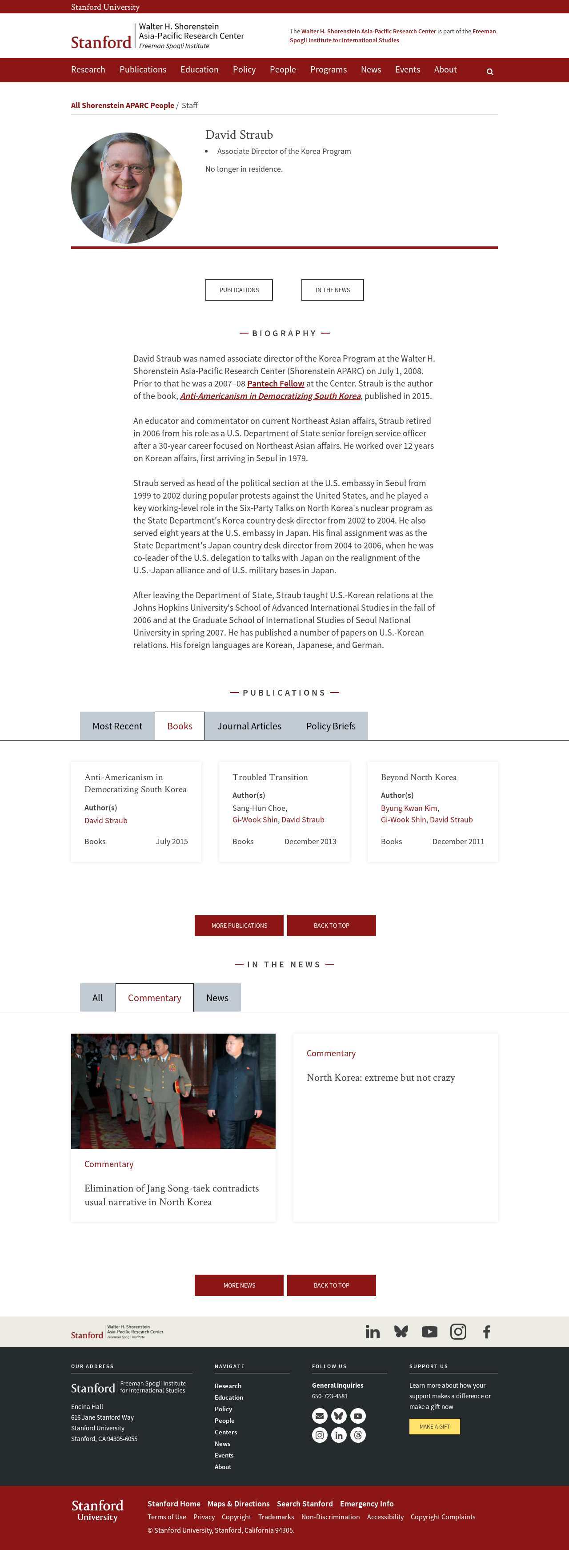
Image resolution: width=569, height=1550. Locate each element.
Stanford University (105, 6)
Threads (358, 1435)
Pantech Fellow (276, 383)
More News (239, 1285)
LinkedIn (339, 1435)
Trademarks (276, 1516)
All (97, 997)
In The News (333, 290)
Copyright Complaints (443, 1516)
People (283, 69)
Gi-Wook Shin (255, 819)
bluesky (401, 1332)
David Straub (106, 820)
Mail (320, 1416)
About (445, 69)
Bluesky (339, 1416)
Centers (226, 1432)
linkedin (373, 1332)
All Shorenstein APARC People (122, 105)
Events (407, 69)
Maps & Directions (239, 1503)
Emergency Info (367, 1503)
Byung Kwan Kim (409, 808)
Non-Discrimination (330, 1516)
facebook (486, 1332)
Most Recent (117, 726)
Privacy (204, 1516)
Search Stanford (305, 1503)
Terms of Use (167, 1516)
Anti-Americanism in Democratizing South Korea (136, 812)
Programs (328, 69)
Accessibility (385, 1516)
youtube (429, 1332)
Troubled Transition (284, 812)
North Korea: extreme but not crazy (395, 1128)
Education (199, 69)
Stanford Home (174, 1503)
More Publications (239, 926)
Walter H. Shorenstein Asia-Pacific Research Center (368, 31)
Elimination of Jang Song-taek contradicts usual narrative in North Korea (173, 1128)
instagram (458, 1332)
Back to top (331, 926)
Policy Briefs (331, 726)
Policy (244, 69)
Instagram (320, 1435)
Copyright (236, 1516)
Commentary (154, 997)
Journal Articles (249, 726)
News (371, 69)
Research (88, 69)
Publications (143, 69)
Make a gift (435, 1426)
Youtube (358, 1416)
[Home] (157, 35)
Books (179, 726)
